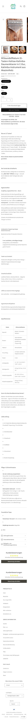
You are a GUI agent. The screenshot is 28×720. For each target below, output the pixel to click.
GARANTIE (5, 658)
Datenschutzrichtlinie (8, 641)
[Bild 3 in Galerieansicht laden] (22, 50)
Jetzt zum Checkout (14, 110)
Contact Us (6, 668)
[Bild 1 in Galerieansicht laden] (5, 50)
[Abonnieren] (21, 685)
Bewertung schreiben (14, 561)
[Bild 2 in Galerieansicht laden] (14, 50)
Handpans (5, 603)
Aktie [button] (4, 530)
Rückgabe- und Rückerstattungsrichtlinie (13, 634)
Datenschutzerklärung (18, 714)
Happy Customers (7, 672)
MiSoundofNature (13, 712)
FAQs (4, 651)
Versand (2, 75)
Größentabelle (6, 648)
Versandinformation (8, 637)
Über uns (5, 627)
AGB (25, 714)
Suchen (5, 623)
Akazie (4, 87)
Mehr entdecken (7, 610)
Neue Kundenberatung (9, 644)
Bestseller (5, 596)
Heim (4, 593)
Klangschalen (6, 607)
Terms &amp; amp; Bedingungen (11, 655)
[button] (3, 6)
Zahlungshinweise (7, 630)
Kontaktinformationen (14, 716)
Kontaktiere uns (7, 614)
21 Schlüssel (6, 81)
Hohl (4, 93)
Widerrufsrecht (9, 714)
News (4, 675)
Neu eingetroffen (7, 600)
